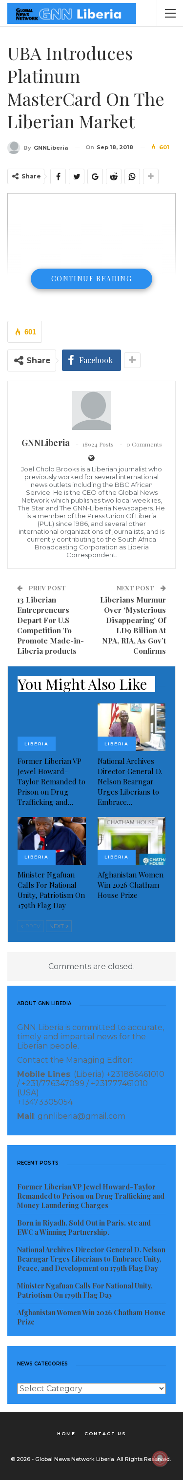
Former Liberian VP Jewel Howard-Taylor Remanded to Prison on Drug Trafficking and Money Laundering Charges (90, 1196)
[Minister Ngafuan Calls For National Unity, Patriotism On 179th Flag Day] (52, 841)
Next (57, 926)
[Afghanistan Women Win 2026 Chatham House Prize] (132, 841)
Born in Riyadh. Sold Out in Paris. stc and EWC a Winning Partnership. (84, 1227)
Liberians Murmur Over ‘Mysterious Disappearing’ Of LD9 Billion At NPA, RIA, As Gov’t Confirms (133, 625)
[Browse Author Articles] (91, 410)
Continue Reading (91, 278)
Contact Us (105, 1433)
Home (66, 1433)
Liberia (36, 743)
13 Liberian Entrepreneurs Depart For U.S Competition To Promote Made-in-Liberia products (50, 625)
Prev (32, 926)
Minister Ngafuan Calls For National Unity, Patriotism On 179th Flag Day (85, 1290)
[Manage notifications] (160, 1458)
